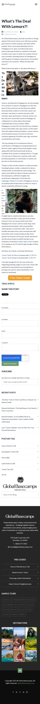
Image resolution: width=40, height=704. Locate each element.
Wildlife (22, 614)
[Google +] (20, 692)
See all (4, 475)
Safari (29, 609)
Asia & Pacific (9, 446)
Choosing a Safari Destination (20, 578)
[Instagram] (27, 692)
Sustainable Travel (10, 452)
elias (23, 32)
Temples (5, 614)
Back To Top (20, 670)
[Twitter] (16, 692)
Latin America (8, 463)
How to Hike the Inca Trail (20, 567)
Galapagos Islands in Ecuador (12, 181)
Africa (13, 34)
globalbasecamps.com (26, 683)
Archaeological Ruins (19, 600)
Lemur (4, 258)
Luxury (22, 609)
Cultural (30, 604)
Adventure (6, 600)
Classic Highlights (9, 604)
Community (21, 604)
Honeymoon (13, 609)
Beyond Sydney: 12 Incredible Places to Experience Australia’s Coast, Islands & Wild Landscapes (17, 419)
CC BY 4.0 (32, 255)
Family (5, 609)
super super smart (25, 241)
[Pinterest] (23, 692)
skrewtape (13, 258)
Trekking (14, 614)
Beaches (32, 600)
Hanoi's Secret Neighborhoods (20, 584)
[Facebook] (13, 692)
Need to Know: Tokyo (20, 572)
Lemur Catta (6, 255)
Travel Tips (7, 469)
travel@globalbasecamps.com (21, 547)
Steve (16, 255)
